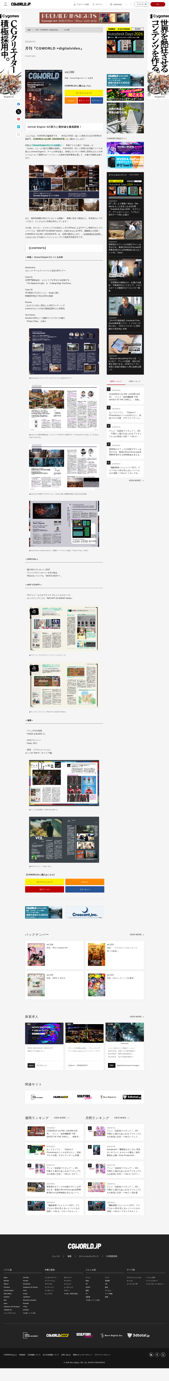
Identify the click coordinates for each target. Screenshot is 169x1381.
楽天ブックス (84, 101)
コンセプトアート (51, 1277)
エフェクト (67, 1284)
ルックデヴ (48, 1294)
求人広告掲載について (51, 1355)
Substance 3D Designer (12, 1307)
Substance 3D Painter (30, 1287)
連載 (69, 1256)
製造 (106, 1287)
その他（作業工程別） (71, 1294)
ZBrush (6, 1284)
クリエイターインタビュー (155, 1284)
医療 (106, 1297)
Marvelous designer (29, 1300)
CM (106, 1284)
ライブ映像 (108, 1294)
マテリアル (48, 1284)
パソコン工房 (150, 1277)
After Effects (8, 1294)
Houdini (25, 1281)
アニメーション (50, 1281)
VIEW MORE (134, 175)
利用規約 (22, 1355)
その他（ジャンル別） (93, 1300)
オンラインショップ (84, 93)
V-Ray (25, 1307)
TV (87, 1294)
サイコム (130, 1281)
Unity (24, 1290)
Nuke (5, 1303)
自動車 (88, 1297)
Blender (6, 1281)
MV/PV (88, 1287)
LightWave (26, 1297)
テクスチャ (67, 1281)
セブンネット (97, 101)
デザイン (67, 1290)
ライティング (49, 1287)
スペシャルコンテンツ (89, 1256)
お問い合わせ (66, 1355)
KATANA (26, 1310)
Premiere (7, 1287)
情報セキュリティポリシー (82, 1355)
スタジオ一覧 (142, 4)
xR (87, 1284)
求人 (157, 4)
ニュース (56, 1256)
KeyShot (6, 1297)
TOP (29, 30)
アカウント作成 (83, 4)
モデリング (67, 1277)
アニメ (107, 1277)
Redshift (26, 1303)
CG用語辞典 (111, 1256)
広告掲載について (34, 1355)
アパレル (108, 1290)
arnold (25, 1294)
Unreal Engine (30, 56)
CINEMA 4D (8, 1310)
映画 (87, 1281)
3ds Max (26, 1277)
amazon (71, 101)
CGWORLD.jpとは (10, 1355)
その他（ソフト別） (29, 1313)
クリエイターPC (132, 1284)
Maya (5, 1277)
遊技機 (107, 1281)
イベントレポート (152, 1281)
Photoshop (26, 1284)
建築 (87, 1290)
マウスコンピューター (134, 1277)
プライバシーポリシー (103, 1355)
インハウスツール (10, 1313)
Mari (5, 1300)
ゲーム (88, 1277)
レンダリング (68, 1287)
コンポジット (49, 1290)
